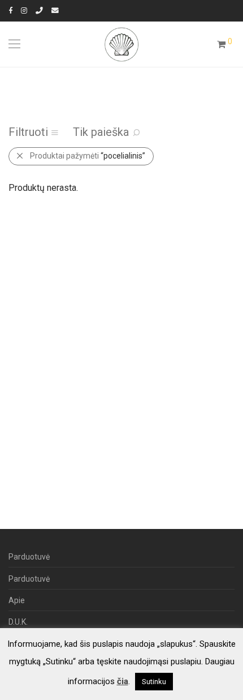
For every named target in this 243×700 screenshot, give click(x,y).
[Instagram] (24, 10)
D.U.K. (18, 621)
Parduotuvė (29, 556)
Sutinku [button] (154, 681)
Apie (16, 600)
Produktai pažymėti (87, 155)
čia (122, 681)
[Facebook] (10, 10)
